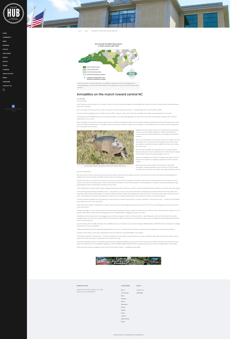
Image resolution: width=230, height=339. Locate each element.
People (5, 61)
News (4, 41)
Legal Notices (8, 74)
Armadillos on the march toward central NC (105, 31)
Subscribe (6, 82)
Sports (5, 49)
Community (7, 37)
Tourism (6, 69)
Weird (5, 78)
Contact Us (7, 86)
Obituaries (7, 53)
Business (6, 45)
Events (5, 57)
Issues (5, 65)
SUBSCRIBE (139, 293)
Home (5, 33)
